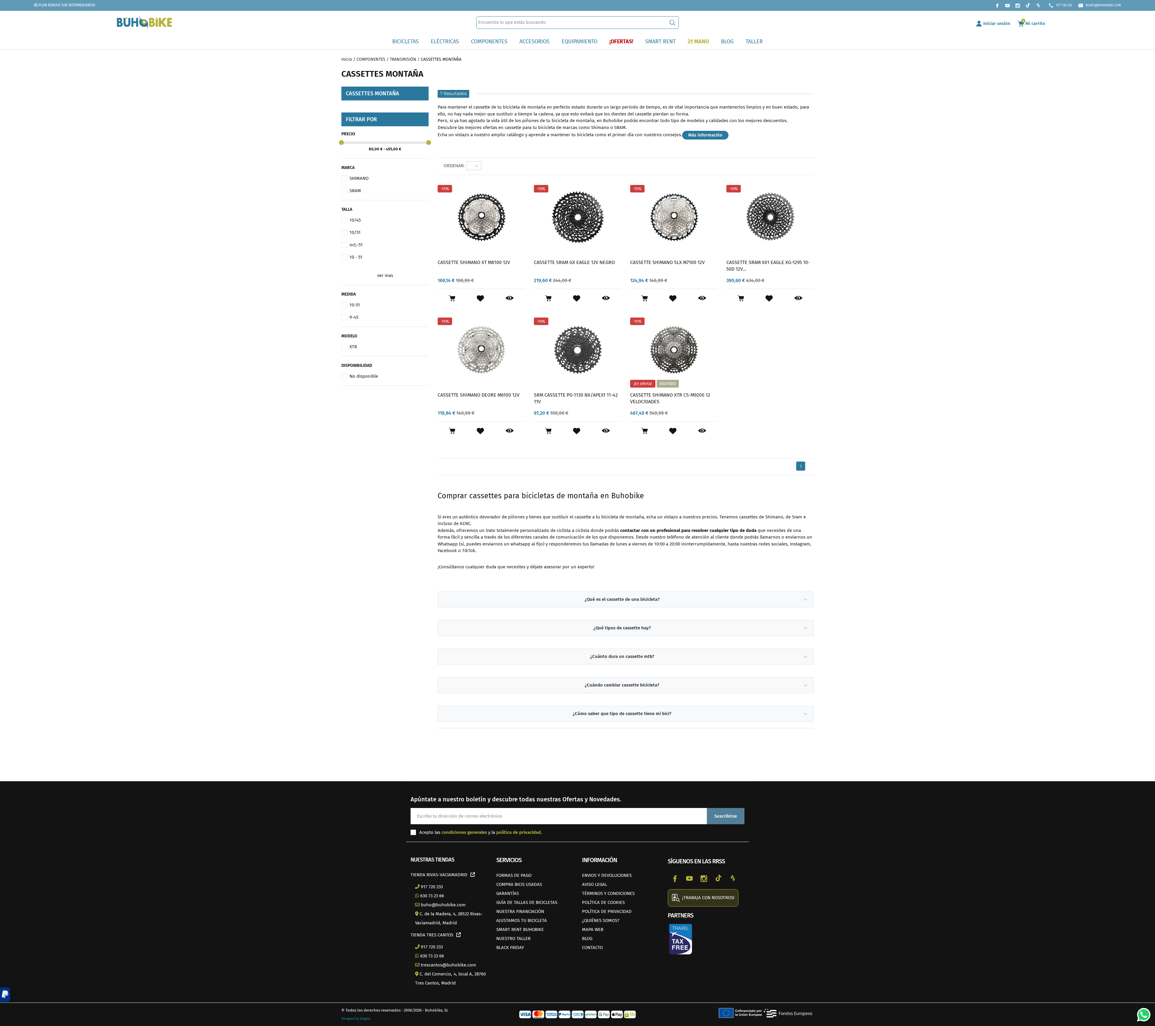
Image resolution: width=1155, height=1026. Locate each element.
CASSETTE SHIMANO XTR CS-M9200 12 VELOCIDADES (670, 398)
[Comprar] (452, 298)
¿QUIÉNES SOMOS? (600, 920)
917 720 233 (1060, 5)
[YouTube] (1007, 5)
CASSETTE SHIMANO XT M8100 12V (474, 262)
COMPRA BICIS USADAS (519, 884)
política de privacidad (518, 832)
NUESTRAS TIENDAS (432, 859)
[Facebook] (997, 5)
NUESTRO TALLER (513, 938)
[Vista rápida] (510, 298)
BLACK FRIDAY (510, 947)
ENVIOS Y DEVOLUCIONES (607, 875)
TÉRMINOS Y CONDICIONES (608, 893)
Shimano (600, 127)
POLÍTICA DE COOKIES (603, 902)
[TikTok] (1027, 5)
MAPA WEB (592, 929)
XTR (353, 346)
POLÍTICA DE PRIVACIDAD (607, 911)
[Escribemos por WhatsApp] (1141, 1012)
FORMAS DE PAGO (513, 875)
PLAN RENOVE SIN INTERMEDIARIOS (66, 5)
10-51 (355, 305)
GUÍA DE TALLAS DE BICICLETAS (526, 902)
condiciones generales (464, 832)
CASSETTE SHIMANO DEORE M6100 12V (478, 395)
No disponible (364, 376)
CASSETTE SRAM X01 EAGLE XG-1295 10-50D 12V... (768, 266)
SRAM (355, 190)
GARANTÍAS (507, 893)
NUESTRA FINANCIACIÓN (520, 911)
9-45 (354, 317)
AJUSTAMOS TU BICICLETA (521, 920)
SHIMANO (359, 178)
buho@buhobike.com (1099, 5)
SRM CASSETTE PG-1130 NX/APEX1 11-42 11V (576, 398)
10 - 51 (356, 257)
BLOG (587, 938)
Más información (705, 135)
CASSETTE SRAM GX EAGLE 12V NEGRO (574, 262)
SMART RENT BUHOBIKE (520, 929)
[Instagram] (1017, 5)
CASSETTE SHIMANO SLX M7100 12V (667, 262)
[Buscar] (672, 22)
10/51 (355, 232)
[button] (5, 995)
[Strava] (1038, 5)
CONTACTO (592, 947)
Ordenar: (454, 165)
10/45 (355, 220)
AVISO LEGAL (594, 884)
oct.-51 (356, 244)
